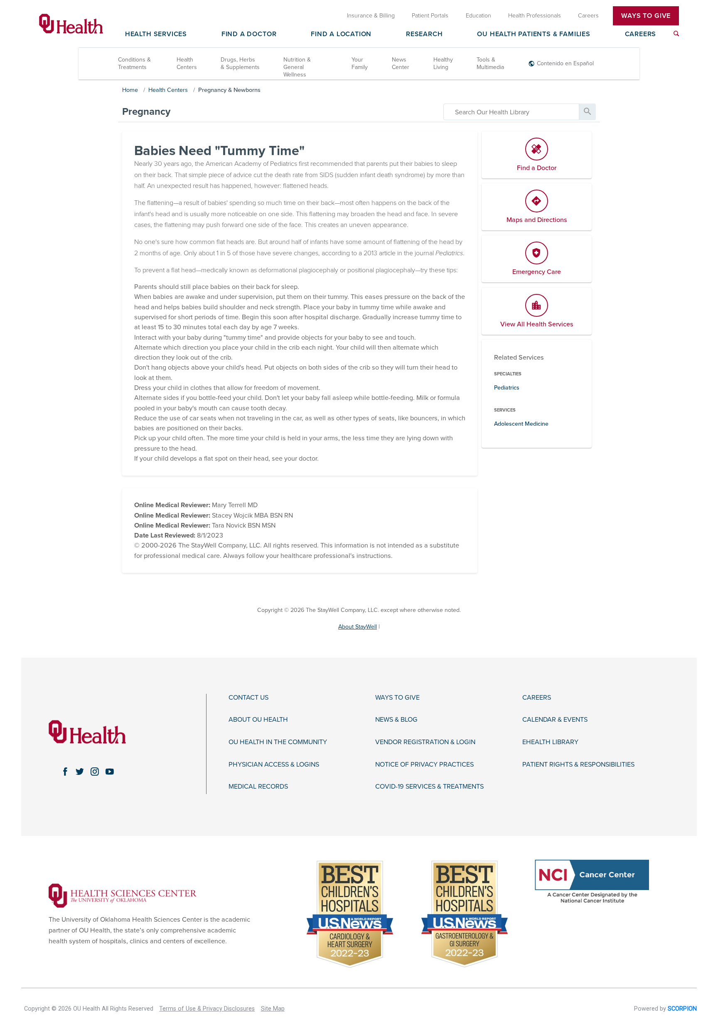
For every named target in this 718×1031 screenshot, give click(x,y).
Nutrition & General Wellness (297, 67)
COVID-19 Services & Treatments (429, 787)
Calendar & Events (555, 720)
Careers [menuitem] (588, 15)
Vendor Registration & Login (425, 742)
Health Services (156, 34)
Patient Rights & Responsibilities (578, 765)
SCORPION (682, 1008)
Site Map (273, 1008)
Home (130, 90)
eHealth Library (550, 742)
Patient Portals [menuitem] (430, 15)
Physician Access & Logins (274, 765)
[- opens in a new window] (123, 895)
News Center (400, 63)
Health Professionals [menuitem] (534, 15)
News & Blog (396, 720)
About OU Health (258, 720)
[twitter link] (79, 771)
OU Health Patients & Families (533, 34)
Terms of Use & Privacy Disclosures (207, 1008)
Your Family (360, 63)
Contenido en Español (565, 63)
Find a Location (341, 34)
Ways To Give (646, 16)
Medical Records (258, 787)
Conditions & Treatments (134, 63)
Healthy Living (443, 63)
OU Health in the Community (278, 742)
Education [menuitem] (478, 15)
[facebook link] (64, 771)
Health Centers (187, 63)
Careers (641, 34)
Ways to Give (397, 698)
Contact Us (248, 698)
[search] (511, 112)
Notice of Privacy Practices (424, 765)
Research (424, 34)
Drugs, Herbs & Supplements (240, 63)
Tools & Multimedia (490, 63)
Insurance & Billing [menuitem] (371, 15)
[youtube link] (109, 771)
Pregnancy (146, 112)
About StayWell (357, 626)
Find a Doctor (249, 34)
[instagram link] (94, 771)
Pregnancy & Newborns (229, 90)
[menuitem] (676, 33)
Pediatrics (506, 387)
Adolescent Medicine (521, 423)
